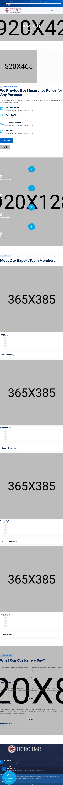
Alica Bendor (5, 334)
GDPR (2, 781)
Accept (31, 784)
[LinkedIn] (5, 343)
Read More (7, 140)
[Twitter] (5, 341)
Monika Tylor (5, 521)
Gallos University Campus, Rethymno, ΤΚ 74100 (24, 2)
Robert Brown (5, 427)
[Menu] (52, 10)
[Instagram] (5, 346)
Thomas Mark (5, 614)
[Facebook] (5, 338)
